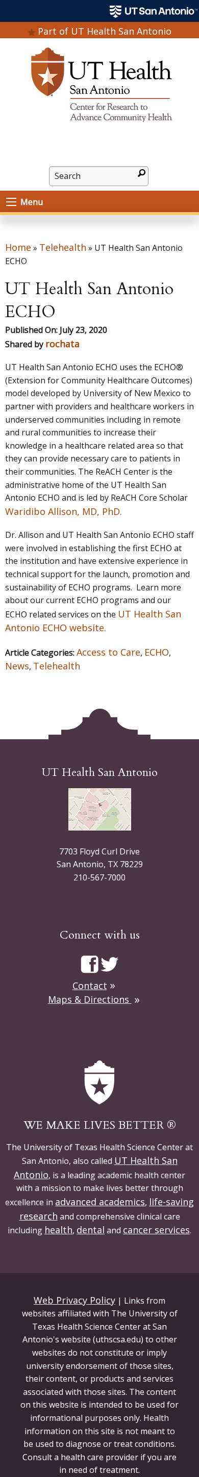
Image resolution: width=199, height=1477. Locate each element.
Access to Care (108, 652)
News (17, 666)
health (58, 1230)
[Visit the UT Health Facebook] (90, 963)
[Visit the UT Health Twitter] (109, 963)
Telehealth (62, 247)
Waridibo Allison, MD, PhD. (65, 511)
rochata (62, 344)
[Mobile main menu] (11, 202)
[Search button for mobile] (141, 173)
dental (91, 1230)
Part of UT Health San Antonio (104, 31)
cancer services (156, 1230)
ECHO (156, 652)
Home (18, 247)
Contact (89, 985)
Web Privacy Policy (74, 1300)
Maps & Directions (90, 999)
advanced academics (100, 1202)
